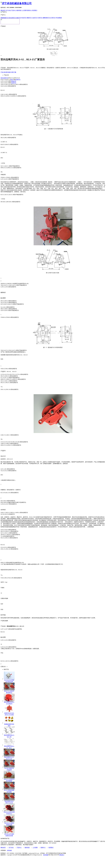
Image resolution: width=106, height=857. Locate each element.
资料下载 (13, 72)
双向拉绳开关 (12, 17)
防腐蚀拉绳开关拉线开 (9, 724)
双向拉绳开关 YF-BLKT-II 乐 (9, 757)
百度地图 (45, 855)
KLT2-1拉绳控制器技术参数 (9, 791)
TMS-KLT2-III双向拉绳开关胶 (9, 823)
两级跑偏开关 (4, 17)
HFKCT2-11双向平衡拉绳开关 (9, 691)
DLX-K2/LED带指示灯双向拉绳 (9, 680)
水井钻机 (9, 850)
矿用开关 (52, 17)
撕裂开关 (29, 17)
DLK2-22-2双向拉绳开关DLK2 (9, 812)
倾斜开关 (18, 17)
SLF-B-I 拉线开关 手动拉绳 (9, 768)
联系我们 (34, 10)
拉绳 (4, 78)
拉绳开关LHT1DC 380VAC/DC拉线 (9, 713)
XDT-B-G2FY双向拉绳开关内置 (9, 834)
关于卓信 (8, 10)
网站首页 (3, 10)
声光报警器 (59, 17)
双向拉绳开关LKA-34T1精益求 (9, 702)
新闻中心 (29, 10)
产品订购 (3, 72)
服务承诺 (18, 10)
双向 (2, 78)
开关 (7, 78)
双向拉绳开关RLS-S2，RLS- (9, 746)
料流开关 (23, 17)
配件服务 (8, 72)
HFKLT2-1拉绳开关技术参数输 (9, 779)
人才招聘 (24, 10)
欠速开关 (34, 17)
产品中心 (13, 10)
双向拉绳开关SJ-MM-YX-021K (9, 802)
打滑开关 (39, 17)
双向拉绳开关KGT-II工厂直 (9, 735)
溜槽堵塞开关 (46, 17)
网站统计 (61, 855)
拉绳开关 (13, 81)
